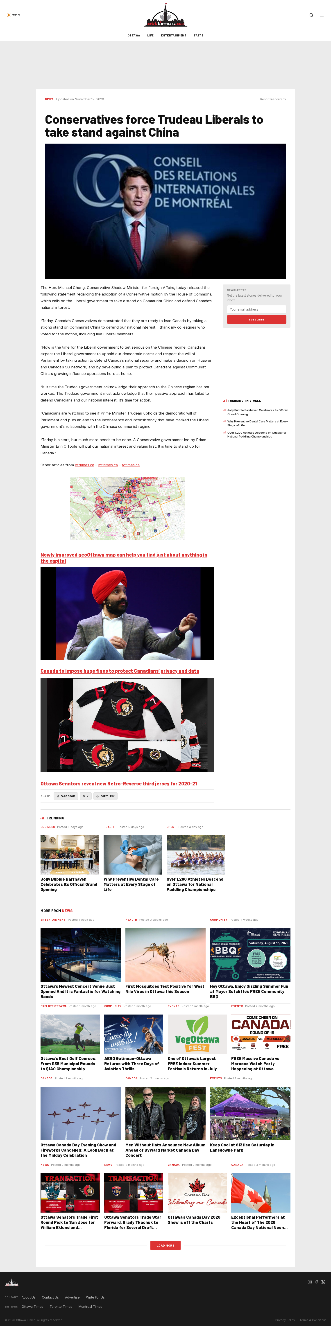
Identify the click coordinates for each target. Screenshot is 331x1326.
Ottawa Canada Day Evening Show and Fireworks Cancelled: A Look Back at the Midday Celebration (78, 1150)
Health (110, 827)
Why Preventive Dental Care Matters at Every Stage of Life (257, 423)
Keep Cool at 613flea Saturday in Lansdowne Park (242, 1147)
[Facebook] (316, 1282)
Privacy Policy (285, 1320)
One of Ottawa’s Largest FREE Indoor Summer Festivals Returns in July (192, 1063)
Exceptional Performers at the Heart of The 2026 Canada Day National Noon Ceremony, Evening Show (258, 1224)
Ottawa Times (32, 1306)
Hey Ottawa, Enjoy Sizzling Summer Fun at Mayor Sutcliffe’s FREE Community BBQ (249, 991)
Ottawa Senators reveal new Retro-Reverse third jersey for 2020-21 (119, 783)
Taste (198, 35)
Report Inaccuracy (273, 99)
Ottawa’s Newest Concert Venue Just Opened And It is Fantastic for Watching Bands (80, 991)
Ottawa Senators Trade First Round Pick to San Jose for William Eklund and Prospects (69, 1224)
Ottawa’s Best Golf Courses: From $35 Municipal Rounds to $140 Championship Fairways (69, 1066)
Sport (171, 827)
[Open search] (311, 15)
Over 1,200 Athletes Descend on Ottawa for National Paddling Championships (256, 434)
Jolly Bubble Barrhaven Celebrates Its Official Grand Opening (257, 412)
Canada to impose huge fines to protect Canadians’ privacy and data (120, 671)
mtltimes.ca (108, 465)
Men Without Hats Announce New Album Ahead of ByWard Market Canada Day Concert (165, 1150)
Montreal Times (90, 1306)
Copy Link (107, 796)
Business (48, 827)
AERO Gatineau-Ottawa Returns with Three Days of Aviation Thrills (131, 1063)
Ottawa (134, 35)
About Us (29, 1297)
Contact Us (50, 1297)
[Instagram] (309, 1282)
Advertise (72, 1297)
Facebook (68, 796)
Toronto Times (61, 1306)
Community (219, 919)
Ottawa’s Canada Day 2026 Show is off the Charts (194, 1219)
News (49, 99)
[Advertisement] (165, 64)
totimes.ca (131, 465)
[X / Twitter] (323, 1282)
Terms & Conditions (312, 1320)
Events (173, 1006)
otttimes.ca (84, 465)
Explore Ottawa (54, 1006)
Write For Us (95, 1297)
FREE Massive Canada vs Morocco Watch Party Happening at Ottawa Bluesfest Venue (255, 1066)
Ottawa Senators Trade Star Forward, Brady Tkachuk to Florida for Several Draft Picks (132, 1224)
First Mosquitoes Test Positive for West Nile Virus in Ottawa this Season (164, 988)
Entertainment (173, 35)
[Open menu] (321, 15)
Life (150, 35)
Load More (166, 1245)
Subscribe (257, 319)
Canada (47, 1078)
